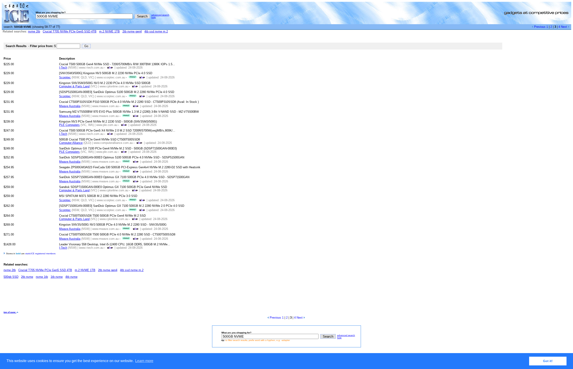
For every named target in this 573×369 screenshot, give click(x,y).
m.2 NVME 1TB (109, 31)
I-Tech (63, 67)
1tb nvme (57, 276)
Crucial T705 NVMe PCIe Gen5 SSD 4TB (69, 31)
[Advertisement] (85, 296)
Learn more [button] (144, 361)
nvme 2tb (34, 31)
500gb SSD (11, 276)
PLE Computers (69, 125)
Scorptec (65, 77)
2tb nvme (27, 276)
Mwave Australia (69, 106)
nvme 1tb (42, 276)
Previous (539, 26)
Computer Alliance (71, 143)
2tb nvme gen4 (132, 31)
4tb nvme (71, 276)
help (153, 17)
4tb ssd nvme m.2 (156, 31)
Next (564, 26)
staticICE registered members (40, 253)
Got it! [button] (548, 361)
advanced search (160, 15)
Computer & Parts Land (74, 86)
